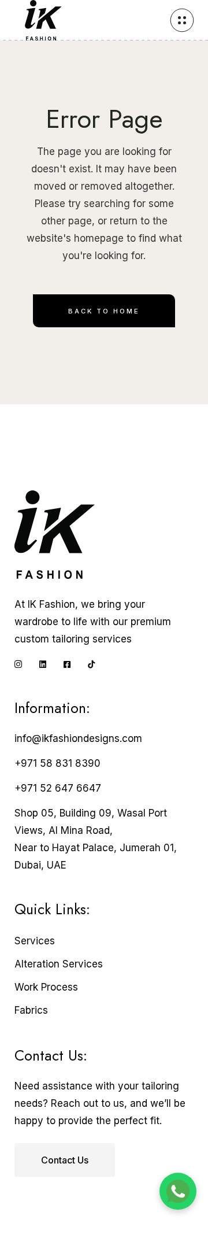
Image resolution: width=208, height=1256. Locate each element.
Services (34, 941)
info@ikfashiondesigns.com (78, 738)
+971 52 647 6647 (57, 788)
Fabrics (31, 1010)
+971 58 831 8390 (57, 763)
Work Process (46, 987)
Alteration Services (58, 964)
